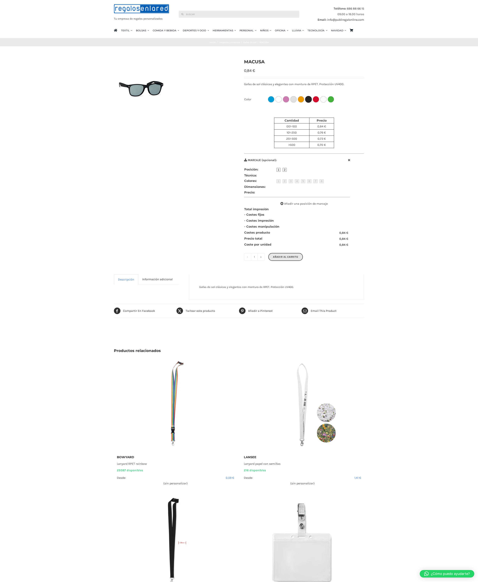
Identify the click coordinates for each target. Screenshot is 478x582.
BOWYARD (125, 457)
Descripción (126, 279)
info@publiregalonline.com (345, 19)
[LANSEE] (302, 404)
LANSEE (250, 457)
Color (247, 99)
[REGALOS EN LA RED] (141, 14)
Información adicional (157, 279)
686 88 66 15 (355, 8)
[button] (447, 574)
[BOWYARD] (175, 404)
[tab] (126, 279)
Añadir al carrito (285, 256)
